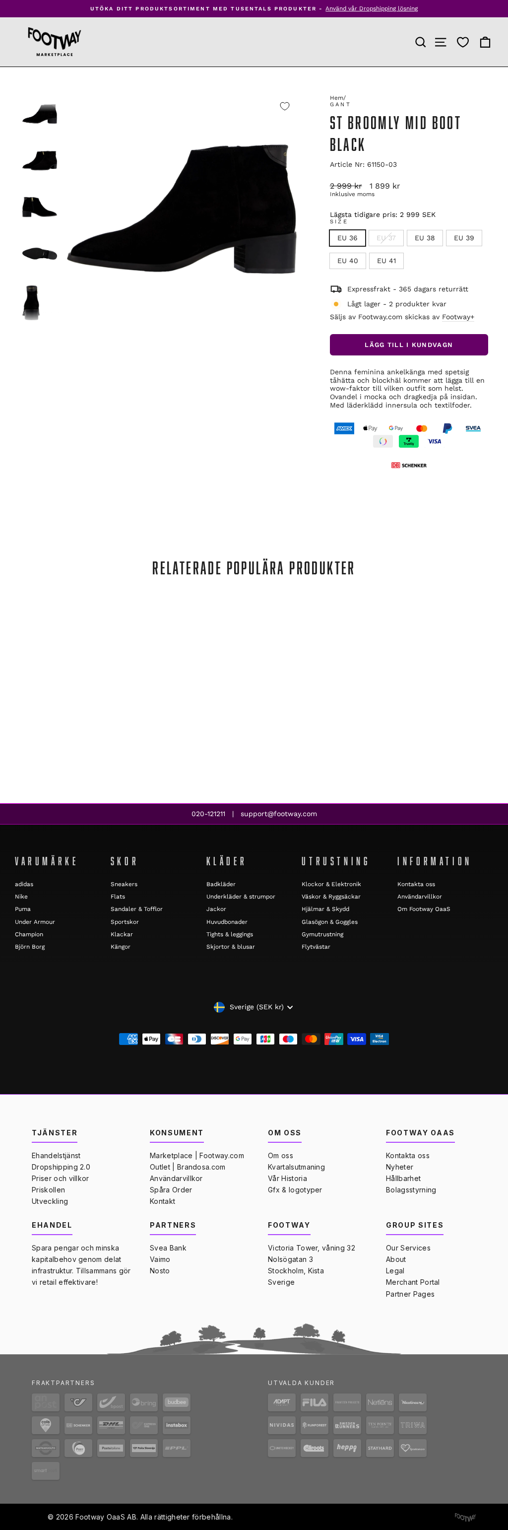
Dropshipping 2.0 (61, 1167)
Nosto (160, 1270)
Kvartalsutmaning (296, 1167)
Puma (23, 908)
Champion (29, 934)
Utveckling (50, 1201)
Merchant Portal (413, 1282)
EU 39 (464, 238)
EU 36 (347, 238)
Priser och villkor (60, 1178)
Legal (395, 1270)
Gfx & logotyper (295, 1189)
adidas (24, 884)
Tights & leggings (229, 934)
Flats (118, 896)
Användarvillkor (419, 896)
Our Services (408, 1248)
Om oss (280, 1155)
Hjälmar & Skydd (325, 908)
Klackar (122, 934)
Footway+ (458, 317)
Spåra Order (171, 1189)
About (396, 1259)
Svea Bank (168, 1248)
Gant (340, 104)
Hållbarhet (403, 1178)
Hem (336, 97)
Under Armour (35, 921)
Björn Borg (30, 946)
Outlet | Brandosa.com (188, 1167)
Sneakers (124, 884)
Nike (21, 896)
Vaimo (160, 1259)
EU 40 (347, 261)
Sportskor (125, 921)
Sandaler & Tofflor (137, 908)
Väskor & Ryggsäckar (331, 896)
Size (339, 221)
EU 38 (425, 238)
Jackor (216, 908)
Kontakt (162, 1201)
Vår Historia (287, 1178)
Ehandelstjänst (56, 1155)
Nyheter (399, 1167)
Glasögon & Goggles (330, 921)
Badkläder (221, 884)
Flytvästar (316, 946)
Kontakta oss (416, 884)
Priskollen (48, 1189)
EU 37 (386, 238)
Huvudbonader (227, 921)
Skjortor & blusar (230, 946)
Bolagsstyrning (411, 1189)
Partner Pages (410, 1294)
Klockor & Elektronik (331, 884)
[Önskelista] (462, 42)
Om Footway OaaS (423, 908)
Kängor (120, 946)
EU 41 (386, 261)
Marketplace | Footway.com (197, 1155)
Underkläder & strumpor (240, 896)
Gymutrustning (322, 934)
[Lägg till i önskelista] (285, 106)
